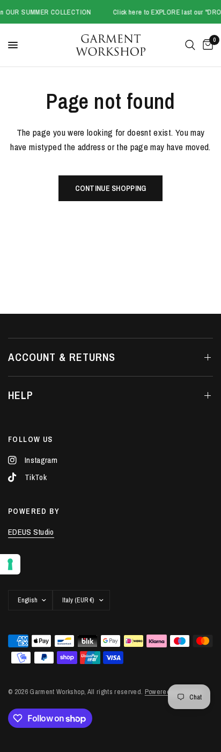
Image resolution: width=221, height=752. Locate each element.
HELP (20, 395)
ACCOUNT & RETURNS (61, 357)
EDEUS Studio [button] (31, 531)
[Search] (190, 45)
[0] (206, 45)
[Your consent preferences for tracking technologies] (10, 564)
